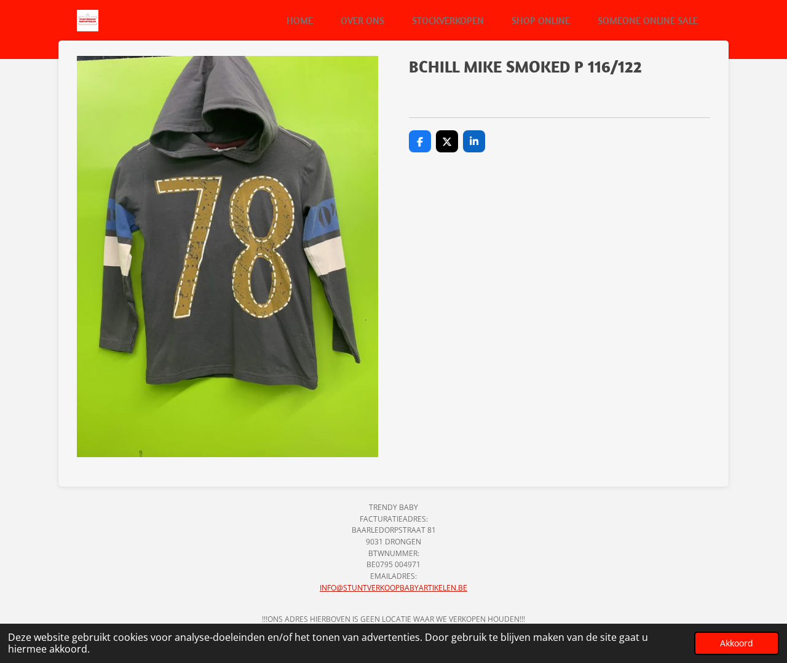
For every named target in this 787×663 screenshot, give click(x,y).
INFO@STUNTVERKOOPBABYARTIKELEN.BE (393, 587)
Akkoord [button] (736, 643)
